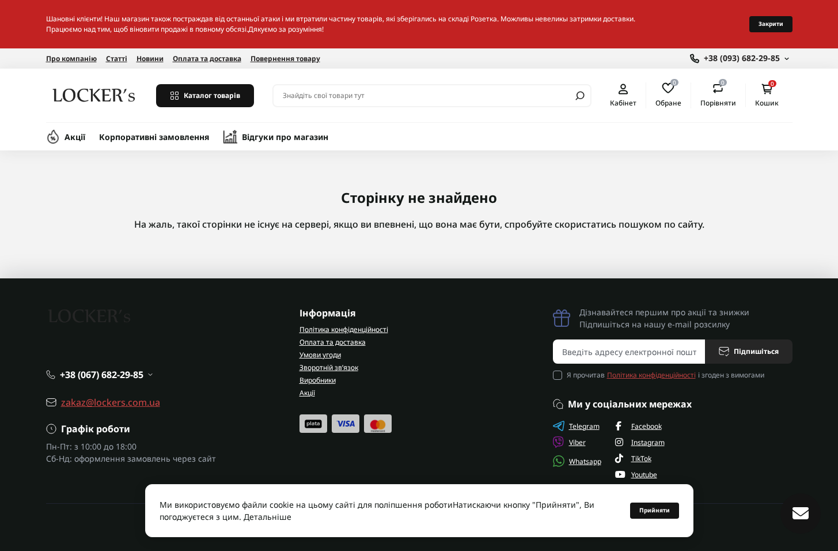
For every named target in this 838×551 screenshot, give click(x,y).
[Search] (580, 95)
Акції (75, 136)
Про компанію (71, 58)
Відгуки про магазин (285, 136)
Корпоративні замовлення (154, 136)
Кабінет (623, 102)
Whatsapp (585, 461)
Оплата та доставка (207, 58)
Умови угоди (320, 355)
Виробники (317, 380)
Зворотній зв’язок (328, 367)
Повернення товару (285, 58)
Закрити (771, 24)
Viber (577, 442)
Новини (150, 58)
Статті (116, 58)
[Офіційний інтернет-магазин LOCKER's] (94, 94)
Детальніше (267, 516)
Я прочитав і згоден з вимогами (665, 375)
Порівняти (718, 95)
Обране (668, 95)
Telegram (584, 426)
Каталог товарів (212, 95)
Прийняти (654, 510)
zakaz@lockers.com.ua (110, 402)
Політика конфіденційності (343, 329)
